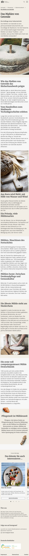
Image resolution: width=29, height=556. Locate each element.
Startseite (3, 7)
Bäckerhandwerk (20, 7)
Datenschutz (15, 554)
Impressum (4, 554)
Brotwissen (10, 7)
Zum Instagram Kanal (8, 532)
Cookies (26, 554)
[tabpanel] (13, 481)
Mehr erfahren (13, 498)
